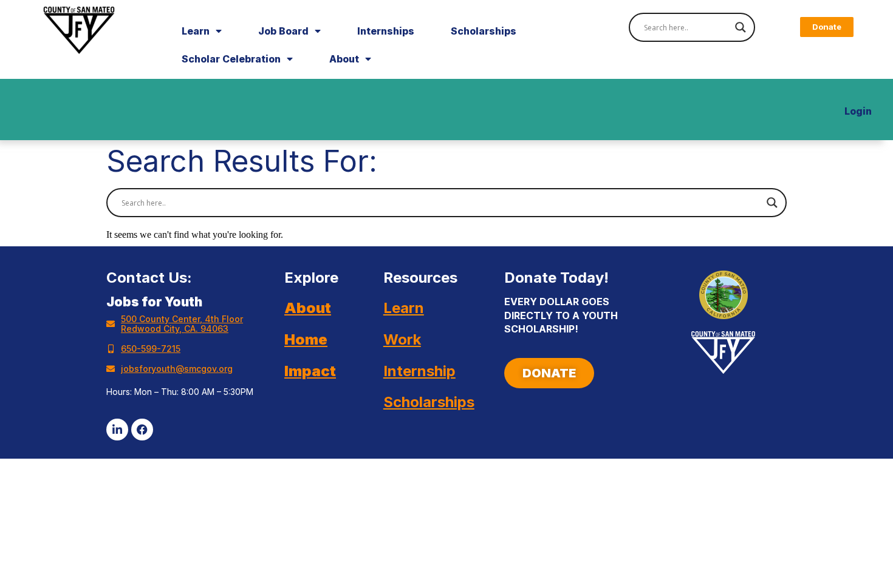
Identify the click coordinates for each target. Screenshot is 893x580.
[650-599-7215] (110, 349)
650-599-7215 (150, 348)
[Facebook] (142, 429)
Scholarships (483, 31)
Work (402, 339)
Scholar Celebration (231, 59)
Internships (385, 31)
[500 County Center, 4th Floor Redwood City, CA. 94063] (110, 324)
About (344, 59)
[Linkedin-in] (117, 429)
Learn (196, 31)
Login (858, 111)
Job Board (283, 31)
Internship (419, 371)
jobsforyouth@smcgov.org (177, 368)
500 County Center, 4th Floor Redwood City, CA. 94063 (182, 324)
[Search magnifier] (740, 27)
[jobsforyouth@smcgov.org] (110, 369)
